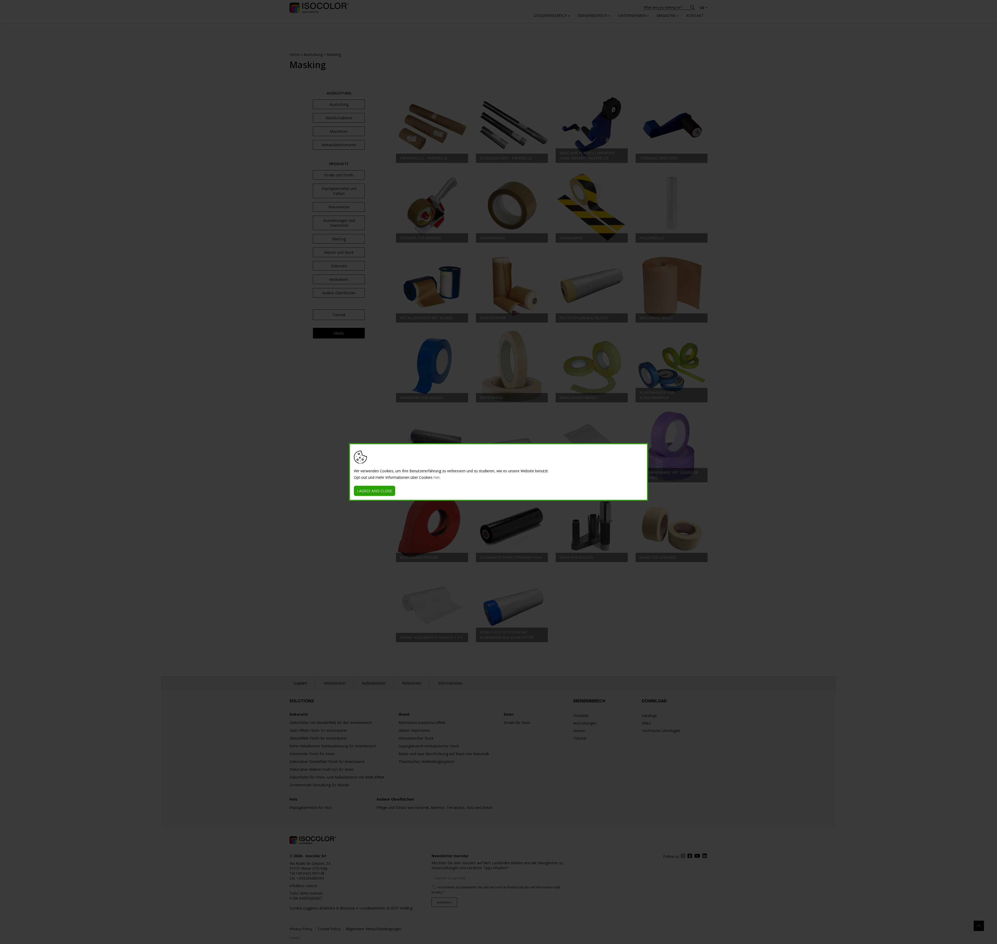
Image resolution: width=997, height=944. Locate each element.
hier (437, 477)
